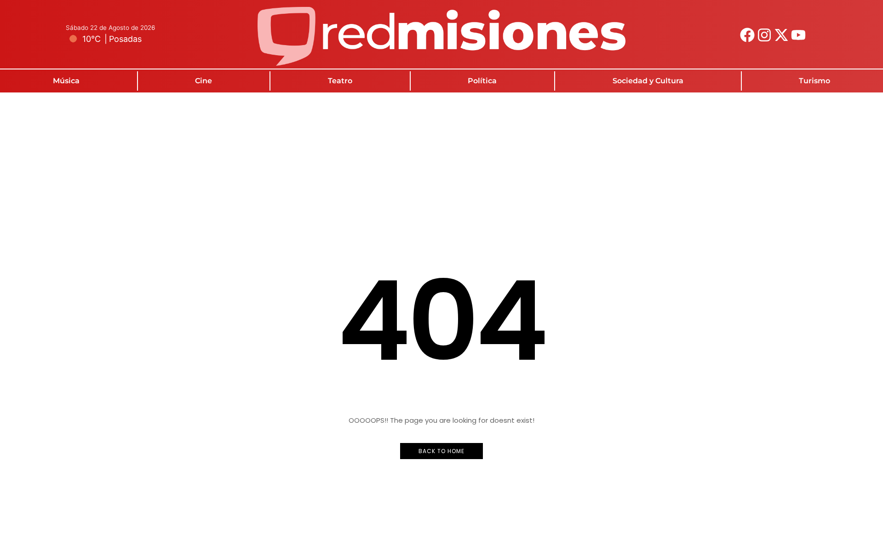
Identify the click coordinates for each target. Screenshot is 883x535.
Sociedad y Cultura (648, 80)
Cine (203, 80)
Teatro (340, 80)
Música (66, 80)
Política (482, 80)
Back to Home (441, 451)
